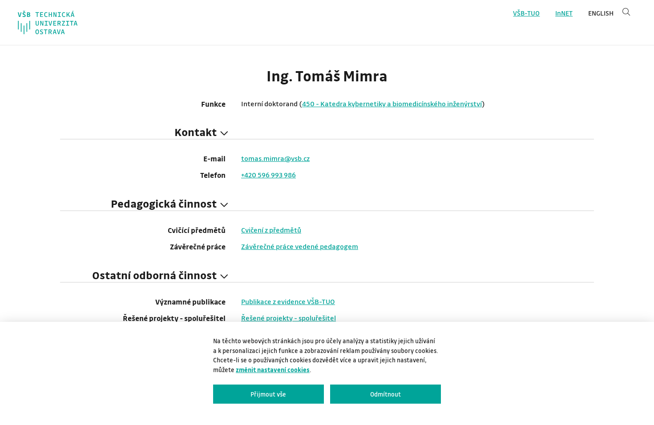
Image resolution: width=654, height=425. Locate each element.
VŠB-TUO (526, 13)
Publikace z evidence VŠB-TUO (288, 301)
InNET (564, 13)
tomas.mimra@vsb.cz (275, 158)
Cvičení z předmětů (271, 229)
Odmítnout (385, 394)
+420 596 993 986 (268, 174)
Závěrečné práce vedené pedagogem (299, 246)
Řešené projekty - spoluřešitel (288, 317)
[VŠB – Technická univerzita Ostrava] (47, 22)
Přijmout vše (268, 394)
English (601, 13)
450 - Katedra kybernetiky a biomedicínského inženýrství (392, 103)
